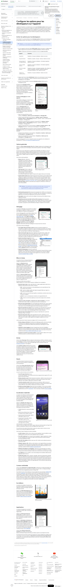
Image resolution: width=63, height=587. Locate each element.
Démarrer (58, 15)
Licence (24, 583)
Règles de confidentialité (25, 573)
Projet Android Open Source (16, 571)
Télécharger (3, 6)
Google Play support (58, 568)
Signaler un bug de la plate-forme (58, 564)
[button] (6, 14)
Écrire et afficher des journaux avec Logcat (33, 330)
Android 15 (40, 567)
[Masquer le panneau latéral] (12, 585)
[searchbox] (6, 9)
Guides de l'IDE (10, 6)
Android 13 (40, 570)
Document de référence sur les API (50, 570)
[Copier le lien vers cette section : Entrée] (21, 338)
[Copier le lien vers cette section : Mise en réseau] (26, 258)
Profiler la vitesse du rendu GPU (25, 496)
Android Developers (19, 17)
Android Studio (53, 1)
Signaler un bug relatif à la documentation (58, 567)
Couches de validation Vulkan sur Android (25, 253)
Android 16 (40, 565)
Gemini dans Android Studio (21, 6)
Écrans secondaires (48, 388)
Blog (15, 574)
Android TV (32, 571)
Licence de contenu (45, 542)
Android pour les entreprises (17, 567)
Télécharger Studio (50, 572)
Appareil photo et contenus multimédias (25, 570)
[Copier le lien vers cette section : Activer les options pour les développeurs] (41, 37)
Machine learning (25, 565)
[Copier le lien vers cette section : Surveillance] (24, 483)
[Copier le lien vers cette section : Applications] (25, 507)
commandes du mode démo (31, 180)
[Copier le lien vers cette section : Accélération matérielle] (31, 392)
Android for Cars (33, 569)
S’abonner (51, 585)
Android (15, 565)
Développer (12, 1)
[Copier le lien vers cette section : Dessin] (21, 359)
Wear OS (32, 566)
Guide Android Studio (50, 566)
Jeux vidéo (24, 564)
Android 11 (40, 573)
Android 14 (40, 568)
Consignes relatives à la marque (32, 583)
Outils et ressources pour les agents (34, 6)
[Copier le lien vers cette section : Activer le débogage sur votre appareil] (21, 98)
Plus (19, 1)
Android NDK (49, 573)
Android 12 (40, 571)
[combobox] (34, 1)
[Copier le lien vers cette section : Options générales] (28, 144)
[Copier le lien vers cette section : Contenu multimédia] (29, 465)
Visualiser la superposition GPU (35, 446)
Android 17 (40, 564)
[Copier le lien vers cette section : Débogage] (23, 206)
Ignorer (51, 15)
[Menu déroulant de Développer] (15, 1)
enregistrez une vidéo (20, 343)
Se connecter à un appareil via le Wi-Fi (32, 140)
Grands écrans (33, 565)
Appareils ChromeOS (34, 568)
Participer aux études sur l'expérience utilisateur (58, 571)
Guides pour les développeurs (49, 568)
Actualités (16, 572)
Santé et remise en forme (25, 567)
